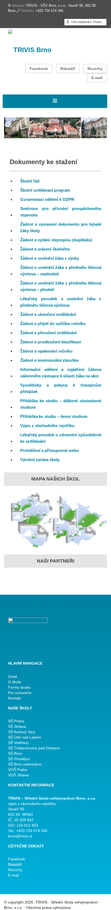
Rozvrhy (95, 68)
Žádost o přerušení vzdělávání (48, 332)
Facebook (39, 68)
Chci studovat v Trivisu (86, 21)
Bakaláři (67, 68)
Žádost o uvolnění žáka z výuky (49, 258)
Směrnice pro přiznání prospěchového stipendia (61, 211)
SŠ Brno (15, 753)
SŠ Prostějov (19, 759)
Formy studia (19, 687)
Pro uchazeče (20, 693)
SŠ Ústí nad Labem (24, 737)
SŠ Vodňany (18, 742)
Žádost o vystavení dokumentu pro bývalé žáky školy (61, 227)
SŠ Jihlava (17, 726)
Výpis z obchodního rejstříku (47, 425)
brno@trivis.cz (20, 836)
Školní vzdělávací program (45, 190)
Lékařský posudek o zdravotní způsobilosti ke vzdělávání (61, 438)
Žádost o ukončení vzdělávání (48, 314)
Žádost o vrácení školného (45, 249)
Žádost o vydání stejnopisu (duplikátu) (56, 240)
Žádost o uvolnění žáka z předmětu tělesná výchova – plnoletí (61, 286)
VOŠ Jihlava (18, 775)
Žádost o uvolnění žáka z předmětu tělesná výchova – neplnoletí (61, 270)
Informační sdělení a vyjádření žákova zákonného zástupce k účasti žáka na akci (61, 372)
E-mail (97, 78)
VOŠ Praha (17, 769)
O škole (14, 682)
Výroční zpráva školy (40, 459)
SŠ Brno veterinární (24, 764)
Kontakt (14, 698)
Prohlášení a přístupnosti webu (49, 450)
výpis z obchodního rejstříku (32, 803)
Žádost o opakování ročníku (46, 351)
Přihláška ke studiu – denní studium (53, 416)
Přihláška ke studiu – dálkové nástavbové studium (61, 404)
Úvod (12, 676)
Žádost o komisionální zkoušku (49, 360)
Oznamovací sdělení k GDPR (47, 199)
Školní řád (29, 181)
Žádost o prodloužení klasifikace (50, 342)
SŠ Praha (16, 721)
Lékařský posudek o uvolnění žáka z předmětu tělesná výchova (61, 301)
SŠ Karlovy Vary (21, 732)
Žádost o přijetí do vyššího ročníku (52, 323)
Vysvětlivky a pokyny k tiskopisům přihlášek (61, 388)
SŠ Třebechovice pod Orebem (34, 748)
